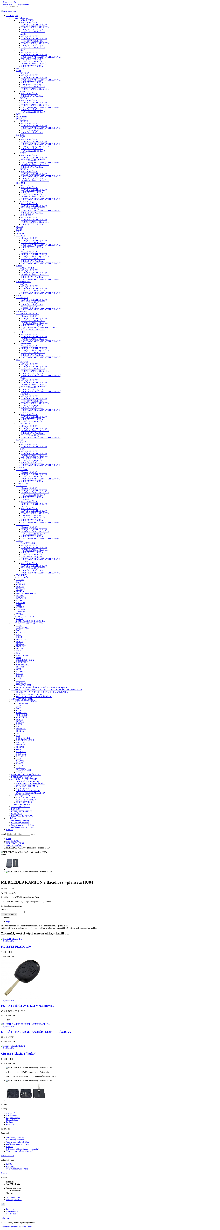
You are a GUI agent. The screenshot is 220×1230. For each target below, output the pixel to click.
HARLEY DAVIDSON (26, 593)
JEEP (20, 236)
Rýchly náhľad (8, 941)
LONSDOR (16, 809)
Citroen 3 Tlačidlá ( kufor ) (19, 1053)
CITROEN (22, 73)
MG (18, 359)
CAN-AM (20, 584)
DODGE (22, 121)
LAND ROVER (25, 268)
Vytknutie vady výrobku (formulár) (20, 1151)
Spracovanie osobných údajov (23, 825)
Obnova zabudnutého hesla (17, 1169)
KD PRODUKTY (20, 795)
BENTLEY (21, 68)
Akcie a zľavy (12, 1113)
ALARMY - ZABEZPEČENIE (24, 779)
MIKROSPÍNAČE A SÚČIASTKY (26, 774)
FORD (21, 153)
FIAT (20, 137)
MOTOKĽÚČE (19, 577)
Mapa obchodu (12, 1120)
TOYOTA (22, 525)
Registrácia (10, 1166)
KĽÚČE (19, 619)
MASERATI (21, 311)
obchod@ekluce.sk (14, 1200)
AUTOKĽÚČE (19, 18)
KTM (18, 605)
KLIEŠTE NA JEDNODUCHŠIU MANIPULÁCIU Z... (36, 1031)
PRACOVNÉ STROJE (23, 616)
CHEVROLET (24, 215)
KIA (20, 249)
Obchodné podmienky (20, 820)
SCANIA (20, 467)
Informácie (12, 818)
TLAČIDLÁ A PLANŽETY (33, 32)
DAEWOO (21, 119)
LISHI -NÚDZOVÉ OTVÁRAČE (30, 784)
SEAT (20, 449)
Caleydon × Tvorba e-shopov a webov (16, 1227)
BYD (18, 71)
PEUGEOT (23, 394)
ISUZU (19, 231)
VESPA (19, 614)
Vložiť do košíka (9, 915)
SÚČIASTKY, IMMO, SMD (33, 330)
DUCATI (20, 586)
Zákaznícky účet (7, 1155)
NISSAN (22, 362)
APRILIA (20, 580)
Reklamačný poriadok (20, 823)
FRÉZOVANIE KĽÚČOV (22, 816)
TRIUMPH (21, 609)
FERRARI (20, 135)
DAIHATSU (21, 116)
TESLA (19, 541)
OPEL (21, 378)
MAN (18, 295)
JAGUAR (20, 233)
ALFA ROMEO (25, 20)
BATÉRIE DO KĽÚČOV (22, 777)
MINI (20, 332)
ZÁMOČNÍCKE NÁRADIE (25, 781)
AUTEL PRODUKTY (20, 807)
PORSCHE (23, 412)
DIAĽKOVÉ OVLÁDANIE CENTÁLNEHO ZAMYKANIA (42, 692)
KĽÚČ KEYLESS (24, 802)
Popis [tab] (8, 921)
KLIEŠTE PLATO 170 (16, 946)
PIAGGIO (20, 602)
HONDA (22, 169)
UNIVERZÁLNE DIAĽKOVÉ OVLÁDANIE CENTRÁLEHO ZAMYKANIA (46, 690)
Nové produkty (12, 1115)
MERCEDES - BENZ (27, 314)
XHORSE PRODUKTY (21, 804)
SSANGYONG (22, 483)
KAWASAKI (21, 598)
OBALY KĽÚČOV (29, 22)
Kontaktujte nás (8, 2)
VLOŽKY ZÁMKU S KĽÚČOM (35, 27)
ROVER (19, 440)
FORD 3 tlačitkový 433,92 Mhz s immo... (27, 1005)
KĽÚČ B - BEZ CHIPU (26, 797)
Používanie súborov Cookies (22, 827)
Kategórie (12, 16)
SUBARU (22, 499)
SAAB (21, 442)
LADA (19, 265)
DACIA (21, 98)
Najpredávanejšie (13, 1118)
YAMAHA (20, 612)
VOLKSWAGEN (25, 543)
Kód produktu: (7, 906)
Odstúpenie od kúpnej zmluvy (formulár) (22, 1149)
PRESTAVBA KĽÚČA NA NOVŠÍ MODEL (40, 327)
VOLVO (22, 561)
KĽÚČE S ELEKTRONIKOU (34, 25)
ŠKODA (22, 506)
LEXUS (21, 284)
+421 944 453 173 (13, 1197)
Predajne (9, 1122)
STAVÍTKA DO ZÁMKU (27, 786)
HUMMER (21, 183)
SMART (21, 486)
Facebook (10, 1124)
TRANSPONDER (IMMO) (32, 41)
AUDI (21, 34)
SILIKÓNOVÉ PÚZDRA (32, 29)
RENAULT (23, 424)
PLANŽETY (16, 813)
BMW (20, 50)
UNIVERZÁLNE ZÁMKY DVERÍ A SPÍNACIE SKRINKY (41, 687)
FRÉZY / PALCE (23, 788)
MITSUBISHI (24, 343)
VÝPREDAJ (21, 575)
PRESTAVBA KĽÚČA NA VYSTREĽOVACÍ (40, 57)
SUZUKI (22, 470)
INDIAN (20, 596)
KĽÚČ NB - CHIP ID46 (26, 800)
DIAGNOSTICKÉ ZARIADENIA (30, 793)
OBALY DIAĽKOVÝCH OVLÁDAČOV (34, 697)
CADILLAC (23, 91)
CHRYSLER (23, 201)
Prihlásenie (10, 1164)
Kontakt (9, 829)
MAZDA (22, 298)
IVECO (19, 226)
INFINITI (20, 229)
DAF (18, 114)
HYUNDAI (23, 185)
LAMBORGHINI (23, 281)
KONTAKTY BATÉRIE (21, 811)
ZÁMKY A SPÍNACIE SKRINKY (30, 621)
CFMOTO (20, 589)
